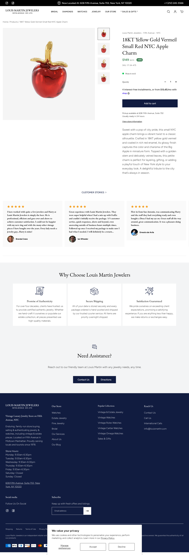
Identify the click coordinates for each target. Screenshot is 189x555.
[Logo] (22, 11)
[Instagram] (7, 3)
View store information (132, 121)
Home (6, 22)
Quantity (125, 82)
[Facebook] (13, 3)
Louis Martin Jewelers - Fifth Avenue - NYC (141, 33)
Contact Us (83, 379)
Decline (121, 546)
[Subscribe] (87, 511)
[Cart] (181, 12)
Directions (106, 379)
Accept (93, 546)
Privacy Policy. (108, 538)
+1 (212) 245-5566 (173, 3)
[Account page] (175, 12)
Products (14, 22)
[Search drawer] (168, 12)
